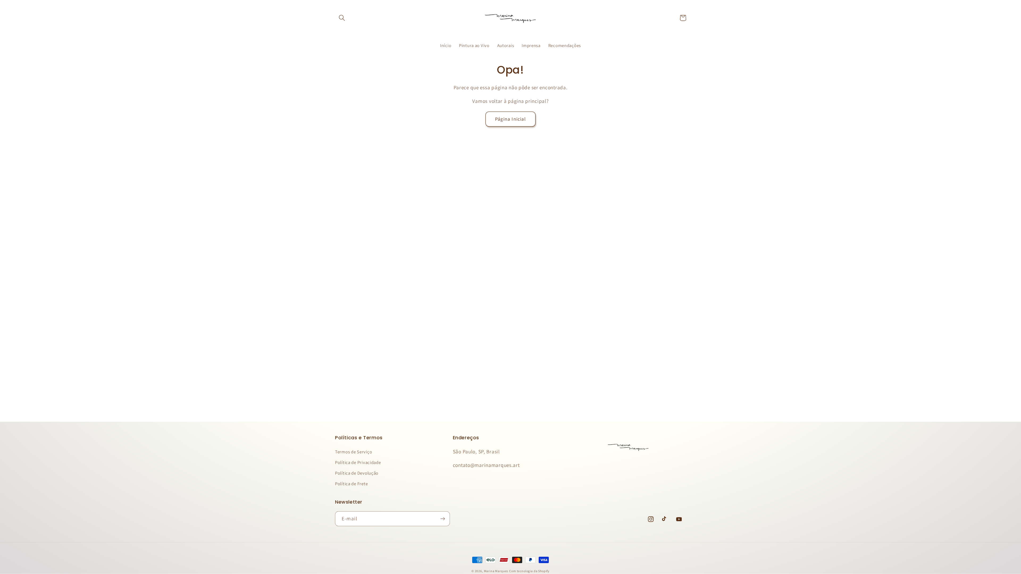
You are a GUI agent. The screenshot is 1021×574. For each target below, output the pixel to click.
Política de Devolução (356, 473)
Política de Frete (351, 484)
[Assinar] (443, 518)
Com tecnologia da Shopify (529, 571)
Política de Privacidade (358, 462)
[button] (342, 18)
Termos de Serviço (353, 452)
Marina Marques (496, 571)
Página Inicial (510, 119)
